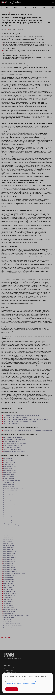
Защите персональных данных (26, 683)
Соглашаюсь (12, 689)
